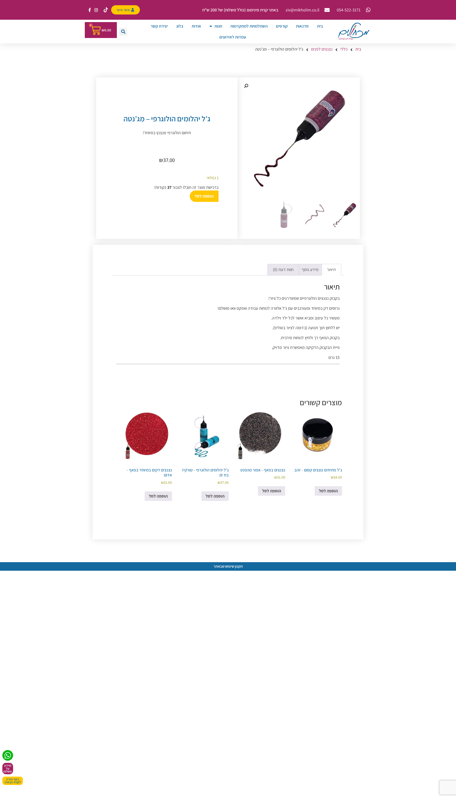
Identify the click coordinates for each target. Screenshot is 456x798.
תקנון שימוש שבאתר (228, 566)
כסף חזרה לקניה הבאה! (13, 780)
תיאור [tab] (331, 269)
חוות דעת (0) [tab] (283, 269)
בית (320, 26)
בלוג (179, 26)
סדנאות (302, 26)
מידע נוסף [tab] (310, 269)
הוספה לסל (204, 196)
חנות (218, 26)
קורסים (282, 26)
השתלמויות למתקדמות (249, 26)
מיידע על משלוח (7, 768)
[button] (123, 32)
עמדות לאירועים (232, 37)
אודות (196, 26)
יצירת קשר (159, 26)
